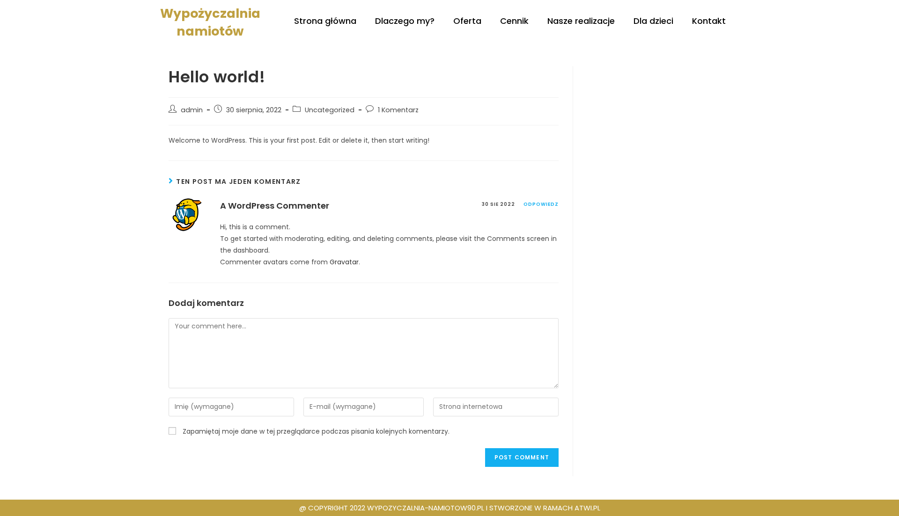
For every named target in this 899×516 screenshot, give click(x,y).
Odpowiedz (541, 204)
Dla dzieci (653, 21)
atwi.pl (587, 508)
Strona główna (325, 21)
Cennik (514, 21)
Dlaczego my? (405, 21)
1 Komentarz (398, 110)
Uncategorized (329, 110)
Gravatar (344, 262)
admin (192, 110)
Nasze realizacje (581, 21)
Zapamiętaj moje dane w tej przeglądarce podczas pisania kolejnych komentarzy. (316, 431)
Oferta (467, 21)
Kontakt (709, 21)
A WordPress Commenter (274, 205)
